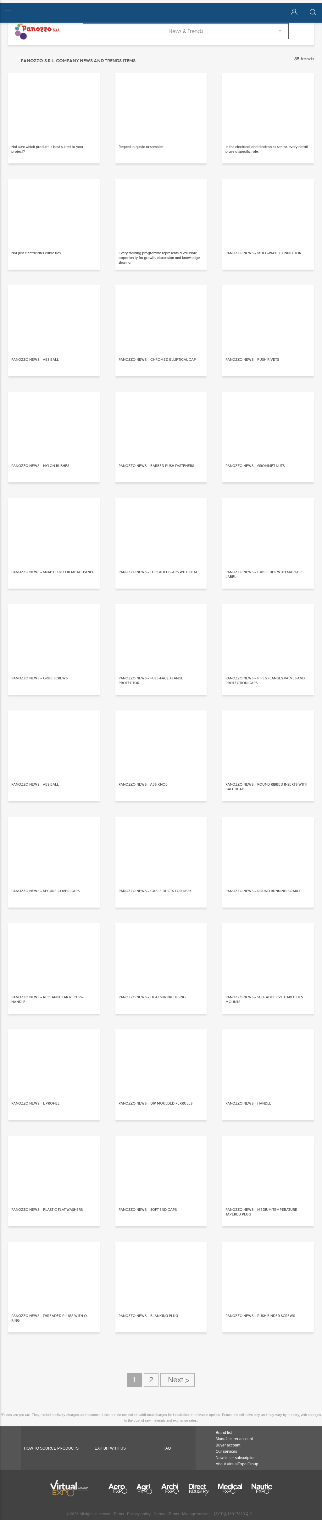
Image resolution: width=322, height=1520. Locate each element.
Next (177, 1380)
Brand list (224, 1432)
